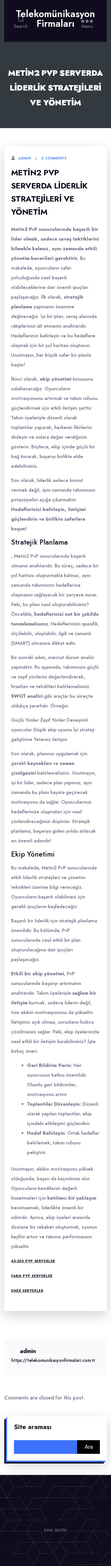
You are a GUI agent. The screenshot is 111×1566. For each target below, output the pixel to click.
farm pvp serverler (32, 1275)
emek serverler (27, 1290)
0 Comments (53, 158)
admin (24, 158)
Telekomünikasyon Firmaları (55, 18)
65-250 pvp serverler (33, 1261)
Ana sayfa (55, 1530)
